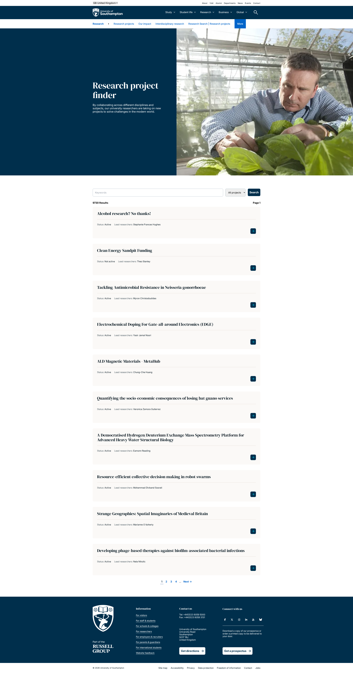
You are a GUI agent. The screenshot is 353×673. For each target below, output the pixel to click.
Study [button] (168, 12)
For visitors (141, 615)
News (240, 3)
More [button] (240, 23)
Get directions (190, 651)
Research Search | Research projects (209, 23)
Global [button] (240, 12)
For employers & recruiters (149, 636)
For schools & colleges (147, 626)
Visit (211, 3)
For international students (148, 647)
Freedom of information (229, 668)
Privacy (191, 668)
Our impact (144, 23)
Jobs (257, 668)
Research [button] (205, 12)
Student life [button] (186, 12)
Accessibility (177, 668)
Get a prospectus (235, 651)
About (204, 3)
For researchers (144, 631)
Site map (162, 668)
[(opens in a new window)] (225, 620)
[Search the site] (254, 12)
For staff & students (145, 620)
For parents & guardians (148, 642)
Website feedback (145, 653)
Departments (230, 3)
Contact (256, 3)
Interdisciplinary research (170, 23)
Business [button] (224, 12)
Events (248, 3)
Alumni (219, 3)
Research (98, 23)
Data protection (206, 668)
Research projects (124, 23)
